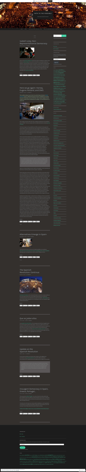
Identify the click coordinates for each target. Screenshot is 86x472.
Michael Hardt (61, 91)
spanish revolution (59, 101)
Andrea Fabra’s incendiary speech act (38, 328)
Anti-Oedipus (58, 71)
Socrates (63, 99)
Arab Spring (61, 71)
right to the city (59, 98)
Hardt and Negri (26, 61)
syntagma (54, 102)
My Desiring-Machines (57, 165)
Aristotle (64, 71)
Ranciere (63, 96)
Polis (54, 192)
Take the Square (45, 297)
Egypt (27, 459)
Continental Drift (56, 135)
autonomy (58, 74)
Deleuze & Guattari (60, 79)
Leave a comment (30, 236)
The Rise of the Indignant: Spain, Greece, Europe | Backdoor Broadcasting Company (34, 408)
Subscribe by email (56, 52)
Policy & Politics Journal (57, 190)
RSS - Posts (55, 46)
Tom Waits (55, 215)
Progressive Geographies (57, 197)
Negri (61, 92)
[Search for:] (59, 36)
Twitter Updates (56, 107)
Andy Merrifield (31, 455)
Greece (63, 84)
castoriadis (54, 75)
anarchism (61, 69)
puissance (38, 462)
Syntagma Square (58, 102)
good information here (30, 357)
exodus (54, 84)
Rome (62, 98)
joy (59, 89)
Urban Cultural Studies (56, 222)
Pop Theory (55, 195)
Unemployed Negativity (57, 220)
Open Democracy (56, 177)
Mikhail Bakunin (58, 92)
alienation (23, 455)
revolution (54, 98)
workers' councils (49, 464)
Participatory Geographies (57, 182)
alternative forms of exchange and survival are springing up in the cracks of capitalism (34, 250)
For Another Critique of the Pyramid (58, 145)
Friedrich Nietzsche (58, 84)
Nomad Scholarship (56, 175)
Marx (54, 91)
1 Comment (28, 45)
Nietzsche (60, 94)
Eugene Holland (30, 459)
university (63, 102)
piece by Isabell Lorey (28, 60)
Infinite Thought (29, 396)
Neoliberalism (55, 94)
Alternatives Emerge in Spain (33, 234)
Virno (46, 464)
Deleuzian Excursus (56, 140)
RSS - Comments (56, 48)
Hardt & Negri (56, 86)
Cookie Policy (17, 470)
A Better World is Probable (57, 115)
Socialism (60, 99)
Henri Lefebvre (56, 459)
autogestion (61, 72)
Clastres (61, 75)
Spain (56, 101)
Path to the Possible (43, 13)
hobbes (59, 88)
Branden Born (55, 125)
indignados (62, 88)
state (63, 101)
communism (56, 77)
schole (64, 98)
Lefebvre (61, 89)
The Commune (55, 210)
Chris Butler (58, 75)
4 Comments (29, 92)
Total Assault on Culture (57, 217)
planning (59, 95)
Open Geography (56, 180)
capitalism (64, 74)
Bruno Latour (61, 74)
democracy (56, 83)
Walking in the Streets (56, 225)
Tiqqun (54, 212)
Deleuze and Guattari (58, 80)
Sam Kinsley (55, 205)
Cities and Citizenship (56, 130)
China (56, 75)
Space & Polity (21, 464)
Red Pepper (55, 200)
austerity (56, 72)
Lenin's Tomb (55, 160)
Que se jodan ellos (28, 318)
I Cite (54, 150)
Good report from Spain (24, 295)
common (64, 75)
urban (65, 102)
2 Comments (28, 274)
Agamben (21, 455)
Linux (63, 89)
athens (44, 455)
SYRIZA (61, 102)
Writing (52, 464)
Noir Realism (55, 172)
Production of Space (30, 462)
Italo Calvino (57, 89)
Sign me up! (56, 62)
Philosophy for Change (56, 185)
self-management (56, 99)
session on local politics (29, 70)
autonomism (55, 74)
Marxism (57, 91)
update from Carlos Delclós (26, 323)
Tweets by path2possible (57, 109)
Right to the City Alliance (57, 202)
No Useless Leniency (56, 170)
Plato (61, 95)
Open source (56, 95)
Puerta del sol (35, 462)
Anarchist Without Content (57, 120)
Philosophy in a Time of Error (57, 187)
